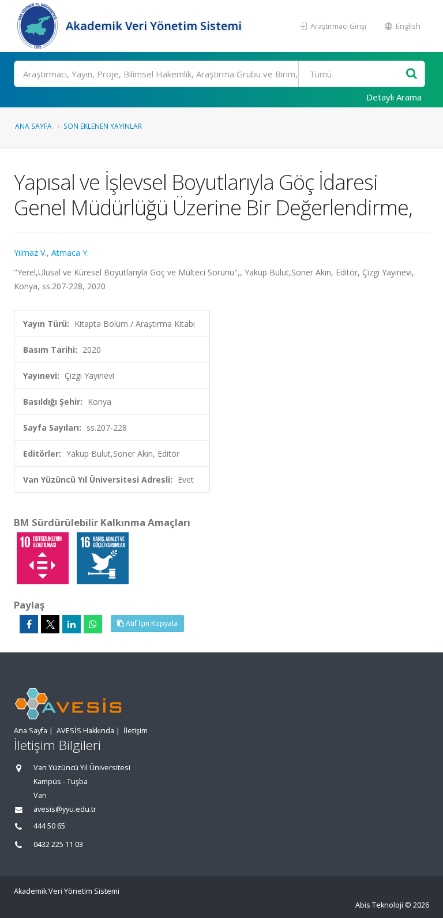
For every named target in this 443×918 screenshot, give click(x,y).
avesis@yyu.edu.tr (64, 809)
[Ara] (412, 74)
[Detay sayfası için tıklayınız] (44, 557)
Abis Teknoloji (379, 905)
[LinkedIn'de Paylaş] (71, 624)
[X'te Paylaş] (50, 624)
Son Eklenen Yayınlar (102, 125)
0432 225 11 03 (58, 844)
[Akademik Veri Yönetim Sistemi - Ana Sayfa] (38, 26)
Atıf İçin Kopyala (151, 623)
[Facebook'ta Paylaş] (29, 624)
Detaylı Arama (394, 97)
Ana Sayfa (33, 125)
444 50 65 (49, 826)
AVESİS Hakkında (85, 731)
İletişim (135, 731)
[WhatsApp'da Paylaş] (93, 624)
